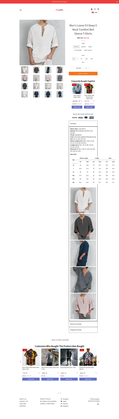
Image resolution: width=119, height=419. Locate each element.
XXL (86, 58)
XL (81, 58)
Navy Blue (88, 50)
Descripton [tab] (73, 123)
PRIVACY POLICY (45, 399)
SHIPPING (22, 406)
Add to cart (77, 107)
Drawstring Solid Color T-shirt (68, 367)
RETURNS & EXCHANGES (48, 401)
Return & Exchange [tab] (75, 324)
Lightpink (78, 50)
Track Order (22, 403)
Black (83, 46)
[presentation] (20, 362)
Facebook (65, 399)
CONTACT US (23, 401)
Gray (90, 46)
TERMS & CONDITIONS (47, 403)
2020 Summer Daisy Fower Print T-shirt (50, 368)
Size (83, 55)
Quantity (78, 68)
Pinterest (65, 403)
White (76, 46)
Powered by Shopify (94, 401)
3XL (92, 58)
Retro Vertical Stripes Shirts (77, 96)
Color (83, 43)
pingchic (97, 399)
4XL (83, 62)
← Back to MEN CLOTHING (59, 340)
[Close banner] (117, 2)
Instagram (65, 406)
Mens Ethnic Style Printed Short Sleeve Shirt (89, 97)
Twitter (64, 401)
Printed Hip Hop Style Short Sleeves (86, 368)
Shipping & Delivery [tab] (76, 330)
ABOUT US (22, 399)
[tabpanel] (83, 223)
